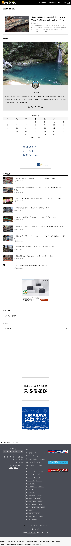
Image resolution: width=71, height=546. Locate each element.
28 (26, 134)
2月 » (38, 137)
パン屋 (35, 489)
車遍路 (29, 516)
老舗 (43, 507)
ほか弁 (38, 462)
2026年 (9, 442)
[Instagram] (65, 2)
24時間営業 (30, 453)
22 (35, 131)
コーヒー (29, 477)
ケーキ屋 (36, 474)
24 (54, 131)
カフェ (41, 471)
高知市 (35, 519)
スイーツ (37, 477)
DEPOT (29, 456)
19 (7, 131)
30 (45, 134)
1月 (14, 442)
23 (45, 131)
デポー (41, 486)
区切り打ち (30, 498)
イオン (40, 465)
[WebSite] (29, 107)
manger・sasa (38, 456)
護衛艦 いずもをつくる (33, 513)
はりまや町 (30, 462)
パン (28, 489)
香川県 (41, 516)
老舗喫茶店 (30, 510)
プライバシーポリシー (31, 525)
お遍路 (36, 459)
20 (17, 131)
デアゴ (39, 480)
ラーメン (41, 495)
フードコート (30, 492)
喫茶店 (29, 501)
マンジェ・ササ (31, 495)
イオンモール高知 (31, 471)
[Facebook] (59, 2)
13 (17, 128)
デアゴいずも (30, 483)
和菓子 (38, 498)
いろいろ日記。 (31, 533)
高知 (28, 519)
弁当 (41, 504)
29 (35, 134)
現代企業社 (36, 507)
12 (7, 128)
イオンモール (30, 468)
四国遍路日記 (43, 2)
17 (54, 128)
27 (17, 134)
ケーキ (29, 474)
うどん (29, 459)
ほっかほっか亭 (31, 465)
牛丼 (28, 507)
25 (63, 131)
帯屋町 (35, 504)
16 (45, 128)
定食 (28, 504)
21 (26, 131)
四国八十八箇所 (38, 501)
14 (26, 128)
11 (63, 125)
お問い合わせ (53, 2)
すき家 (43, 459)
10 (54, 125)
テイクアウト (30, 480)
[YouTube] (42, 107)
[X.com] (62, 2)
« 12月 (33, 137)
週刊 (35, 516)
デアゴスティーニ (31, 486)
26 (7, 134)
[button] (68, 2)
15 (35, 128)
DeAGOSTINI (40, 453)
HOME (4, 442)
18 (63, 128)
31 (54, 134)
